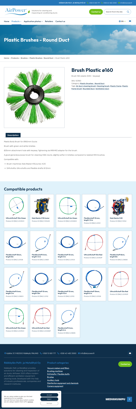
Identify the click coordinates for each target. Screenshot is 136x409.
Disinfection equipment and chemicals (62, 383)
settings (30, 402)
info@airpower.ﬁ (126, 3)
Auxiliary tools (53, 380)
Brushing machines (55, 371)
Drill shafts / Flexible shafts (58, 374)
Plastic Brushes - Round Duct (41, 58)
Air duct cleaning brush (86, 86)
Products (16, 21)
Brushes (24, 58)
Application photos (32, 21)
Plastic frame (115, 86)
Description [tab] (13, 135)
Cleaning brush (103, 86)
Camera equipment (55, 386)
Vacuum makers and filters (58, 368)
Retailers (49, 21)
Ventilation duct (102, 89)
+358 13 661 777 (94, 3)
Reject (49, 399)
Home (6, 21)
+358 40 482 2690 (110, 3)
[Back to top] (129, 399)
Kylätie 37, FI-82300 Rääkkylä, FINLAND (22, 353)
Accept (49, 395)
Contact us (96, 12)
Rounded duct (89, 89)
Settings (49, 403)
